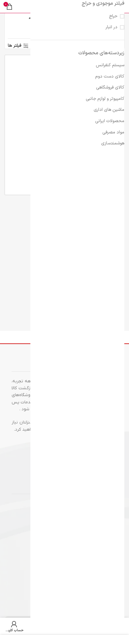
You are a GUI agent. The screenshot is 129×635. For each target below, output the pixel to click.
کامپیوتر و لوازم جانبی (105, 98)
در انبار (111, 27)
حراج (113, 16)
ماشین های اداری (109, 109)
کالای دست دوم (109, 76)
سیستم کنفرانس (110, 65)
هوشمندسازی (112, 143)
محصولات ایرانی (109, 121)
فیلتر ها (15, 46)
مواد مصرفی (113, 132)
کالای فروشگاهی (110, 87)
